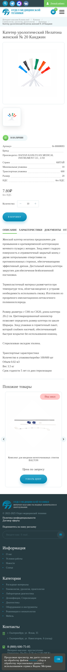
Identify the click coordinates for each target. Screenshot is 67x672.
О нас (9, 554)
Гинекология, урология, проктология (25, 589)
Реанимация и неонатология (20, 611)
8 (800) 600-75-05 (18, 646)
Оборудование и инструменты (21, 607)
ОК (58, 659)
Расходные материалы (17, 584)
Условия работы (14, 558)
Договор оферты (11, 520)
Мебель (10, 616)
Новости (10, 563)
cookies (33, 660)
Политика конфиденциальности (19, 518)
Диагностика (12, 602)
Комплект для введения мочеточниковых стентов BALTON (33, 459)
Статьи (9, 567)
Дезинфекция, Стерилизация (21, 598)
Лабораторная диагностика (20, 593)
